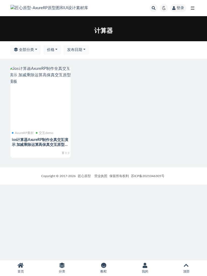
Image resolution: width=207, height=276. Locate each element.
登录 (180, 8)
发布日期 (74, 50)
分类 (62, 271)
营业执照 (100, 176)
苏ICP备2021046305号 (147, 176)
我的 (145, 271)
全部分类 (26, 50)
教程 (103, 271)
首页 (21, 271)
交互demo (46, 132)
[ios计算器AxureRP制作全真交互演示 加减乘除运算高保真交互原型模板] (40, 75)
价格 (50, 50)
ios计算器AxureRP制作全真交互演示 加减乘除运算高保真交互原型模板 (40, 144)
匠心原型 (84, 176)
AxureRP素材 (24, 132)
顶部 (186, 271)
